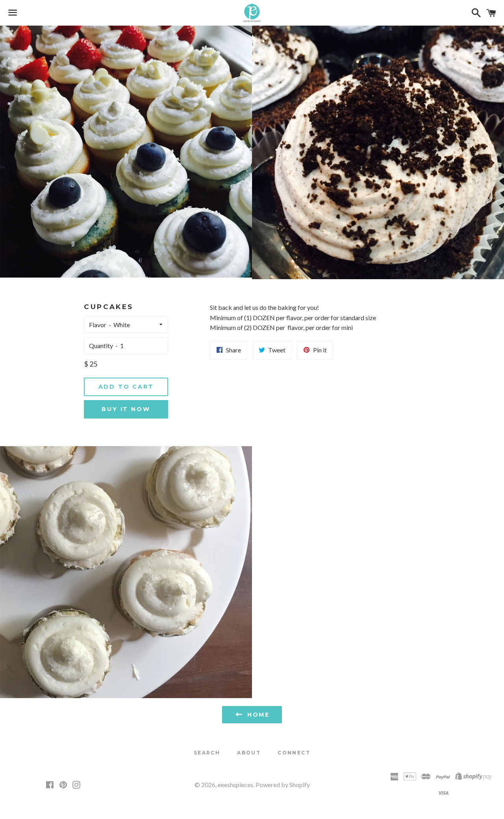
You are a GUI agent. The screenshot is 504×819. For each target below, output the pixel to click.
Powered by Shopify (283, 784)
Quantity (101, 345)
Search (207, 753)
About (249, 753)
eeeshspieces (235, 784)
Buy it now (126, 409)
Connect (294, 753)
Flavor (97, 324)
